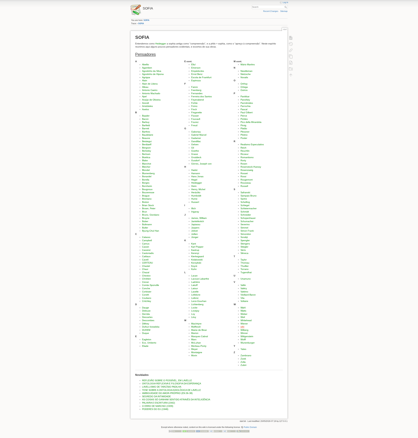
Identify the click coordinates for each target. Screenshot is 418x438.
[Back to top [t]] (291, 75)
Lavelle (195, 291)
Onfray (244, 83)
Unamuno (246, 278)
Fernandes (196, 93)
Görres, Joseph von (201, 163)
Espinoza (196, 80)
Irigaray (195, 211)
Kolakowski (197, 259)
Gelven (195, 144)
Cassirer (146, 250)
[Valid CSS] (229, 431)
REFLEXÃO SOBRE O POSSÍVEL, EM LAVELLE (167, 380)
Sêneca (244, 253)
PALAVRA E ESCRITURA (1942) (158, 402)
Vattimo (244, 291)
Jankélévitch (197, 221)
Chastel (146, 266)
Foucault (195, 119)
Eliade (145, 346)
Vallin (243, 285)
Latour (194, 288)
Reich (243, 147)
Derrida (146, 314)
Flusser (195, 115)
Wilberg (244, 330)
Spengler (245, 240)
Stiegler (244, 246)
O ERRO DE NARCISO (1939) (157, 406)
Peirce (244, 115)
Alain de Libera (150, 83)
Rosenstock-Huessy (251, 166)
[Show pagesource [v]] (291, 38)
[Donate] (188, 431)
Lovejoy (195, 310)
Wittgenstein (247, 336)
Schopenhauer (248, 218)
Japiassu (195, 224)
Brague (146, 195)
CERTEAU (147, 262)
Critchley (146, 301)
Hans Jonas (197, 176)
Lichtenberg (197, 304)
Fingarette (196, 112)
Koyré (194, 266)
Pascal (244, 109)
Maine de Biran (199, 330)
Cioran (145, 282)
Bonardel (146, 176)
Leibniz (195, 298)
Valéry (244, 288)
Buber (145, 221)
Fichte (194, 103)
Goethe (195, 150)
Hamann (195, 173)
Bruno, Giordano (150, 214)
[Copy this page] (291, 56)
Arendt (145, 103)
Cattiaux (146, 256)
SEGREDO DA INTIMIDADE (156, 396)
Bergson (146, 147)
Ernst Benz (196, 74)
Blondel (146, 170)
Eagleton (146, 339)
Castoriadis (148, 253)
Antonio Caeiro (149, 90)
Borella (145, 179)
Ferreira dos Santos (201, 96)
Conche (146, 288)
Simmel (244, 227)
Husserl (195, 202)
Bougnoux (147, 189)
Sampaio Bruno (249, 195)
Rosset (244, 173)
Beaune (146, 138)
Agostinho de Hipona (153, 74)
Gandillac (196, 141)
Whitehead (246, 320)
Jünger (194, 237)
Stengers (245, 243)
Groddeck (196, 157)
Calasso (146, 237)
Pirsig (243, 125)
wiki (242, 326)
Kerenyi (195, 253)
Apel (144, 96)
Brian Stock (148, 205)
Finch (194, 109)
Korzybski (196, 262)
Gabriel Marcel (198, 134)
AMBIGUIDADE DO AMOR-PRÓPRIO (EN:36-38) (167, 393)
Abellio (145, 64)
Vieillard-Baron (248, 294)
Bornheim (147, 186)
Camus (145, 243)
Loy (193, 314)
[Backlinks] (291, 50)
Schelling (245, 202)
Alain (144, 80)
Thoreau (245, 262)
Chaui (145, 269)
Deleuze (146, 310)
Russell (244, 186)
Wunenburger (248, 342)
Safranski (245, 192)
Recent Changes (270, 11)
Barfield (146, 125)
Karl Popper (197, 246)
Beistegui (147, 141)
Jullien (194, 234)
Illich (193, 208)
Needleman (246, 71)
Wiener (244, 323)
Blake (145, 160)
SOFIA (146, 20)
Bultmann (147, 224)
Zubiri (243, 365)
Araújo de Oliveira (151, 99)
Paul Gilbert (247, 112)
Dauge (145, 307)
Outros (244, 90)
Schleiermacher (249, 208)
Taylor (244, 259)
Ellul (193, 64)
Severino (245, 224)
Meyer (194, 349)
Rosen (244, 163)
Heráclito (195, 192)
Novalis (244, 77)
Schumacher (247, 221)
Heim (194, 186)
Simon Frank (247, 230)
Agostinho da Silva (151, 71)
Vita (242, 298)
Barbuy (145, 122)
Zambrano (246, 355)
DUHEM (146, 330)
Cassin (145, 246)
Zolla (243, 362)
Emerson (196, 67)
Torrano (245, 269)
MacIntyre (196, 323)
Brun (144, 211)
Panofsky (245, 99)
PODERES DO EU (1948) (155, 409)
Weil (243, 317)
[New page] (291, 62)
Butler (145, 227)
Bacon (145, 119)
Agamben (147, 67)
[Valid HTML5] (215, 431)
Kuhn (194, 269)
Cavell (145, 259)
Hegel (194, 179)
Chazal (145, 272)
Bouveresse (148, 192)
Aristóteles (147, 106)
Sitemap (284, 11)
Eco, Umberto (149, 342)
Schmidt (245, 211)
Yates (243, 349)
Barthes (146, 131)
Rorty (243, 160)
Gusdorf (195, 160)
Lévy (193, 317)
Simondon (246, 234)
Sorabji (244, 237)
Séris (243, 250)
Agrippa (146, 77)
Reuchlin (245, 150)
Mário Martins (248, 64)
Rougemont (247, 179)
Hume (194, 198)
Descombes (148, 320)
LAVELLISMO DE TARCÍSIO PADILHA (161, 386)
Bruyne (145, 218)
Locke (194, 307)
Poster (244, 138)
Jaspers (195, 227)
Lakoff (194, 285)
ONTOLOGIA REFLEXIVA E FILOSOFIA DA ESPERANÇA (171, 383)
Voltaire (244, 301)
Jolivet (194, 230)
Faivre (194, 87)
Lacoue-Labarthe (200, 278)
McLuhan (196, 342)
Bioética (146, 157)
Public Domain (250, 427)
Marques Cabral (199, 336)
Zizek (243, 358)
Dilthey (145, 323)
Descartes (147, 317)
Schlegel (245, 205)
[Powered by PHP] (202, 431)
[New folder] (291, 69)
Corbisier (146, 291)
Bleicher (146, 166)
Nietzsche (246, 74)
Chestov (146, 275)
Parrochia (245, 106)
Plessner (245, 131)
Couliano (146, 298)
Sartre (244, 198)
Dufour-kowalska (150, 326)
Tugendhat (246, 272)
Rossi (243, 176)
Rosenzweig (247, 170)
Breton (145, 202)
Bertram (146, 154)
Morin (194, 355)
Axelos (145, 109)
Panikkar (245, 96)
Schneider (246, 214)
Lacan (194, 275)
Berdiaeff (146, 144)
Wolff (243, 339)
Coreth (145, 294)
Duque (145, 333)
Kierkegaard (197, 256)
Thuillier (245, 266)
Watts (243, 310)
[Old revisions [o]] (291, 44)
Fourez (195, 122)
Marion (194, 333)
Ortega (244, 87)
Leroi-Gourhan (198, 301)
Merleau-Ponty (198, 346)
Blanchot (146, 163)
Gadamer (196, 138)
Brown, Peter (148, 208)
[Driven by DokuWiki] (242, 431)
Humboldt (196, 195)
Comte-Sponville (150, 285)
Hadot (194, 170)
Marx (193, 339)
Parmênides (247, 103)
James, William (199, 218)
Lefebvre (195, 294)
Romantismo (247, 157)
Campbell (147, 240)
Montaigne (196, 352)
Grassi (194, 154)
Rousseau (246, 182)
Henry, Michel (198, 189)
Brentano (147, 198)
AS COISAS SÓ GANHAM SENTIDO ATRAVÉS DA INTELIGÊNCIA (176, 399)
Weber (244, 314)
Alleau (145, 87)
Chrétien (146, 278)
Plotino (244, 134)
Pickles (244, 119)
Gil (192, 147)
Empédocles (197, 71)
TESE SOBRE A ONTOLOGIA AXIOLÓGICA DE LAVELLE (171, 390)
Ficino (194, 106)
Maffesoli (196, 326)
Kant (193, 243)
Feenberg (196, 90)
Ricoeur (245, 154)
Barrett (145, 128)
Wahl (243, 307)
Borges (145, 182)
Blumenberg (148, 173)
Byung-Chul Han (150, 230)
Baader (146, 115)
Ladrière (195, 282)
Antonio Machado (151, 93)
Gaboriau (196, 131)
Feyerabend (197, 99)
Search (286, 7)
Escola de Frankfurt (201, 77)
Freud (194, 125)
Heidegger (160, 43)
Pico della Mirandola (251, 122)
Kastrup (195, 250)
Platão (244, 128)
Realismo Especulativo (252, 144)
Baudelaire (147, 134)
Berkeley (146, 150)
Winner (244, 333)
